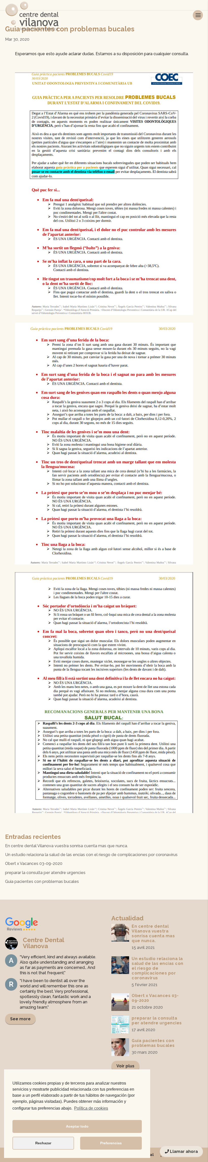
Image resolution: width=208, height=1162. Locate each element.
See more (20, 1018)
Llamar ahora (183, 1151)
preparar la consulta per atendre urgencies (45, 872)
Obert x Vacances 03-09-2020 (33, 863)
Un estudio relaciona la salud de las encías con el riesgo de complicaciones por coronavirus (91, 854)
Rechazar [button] (43, 1143)
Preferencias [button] (111, 1143)
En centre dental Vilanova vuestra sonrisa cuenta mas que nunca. (66, 845)
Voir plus (125, 1066)
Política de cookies (91, 1108)
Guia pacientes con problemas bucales (42, 881)
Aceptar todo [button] (77, 1126)
